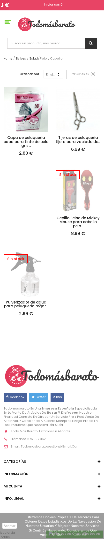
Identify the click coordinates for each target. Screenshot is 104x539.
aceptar (9, 526)
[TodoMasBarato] (46, 24)
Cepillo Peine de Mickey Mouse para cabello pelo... (78, 222)
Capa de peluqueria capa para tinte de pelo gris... (26, 142)
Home (8, 58)
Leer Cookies (76, 535)
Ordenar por (29, 74)
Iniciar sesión (54, 5)
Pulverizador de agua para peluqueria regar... (26, 304)
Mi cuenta (13, 486)
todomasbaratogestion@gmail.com (50, 446)
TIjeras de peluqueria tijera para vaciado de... (78, 140)
